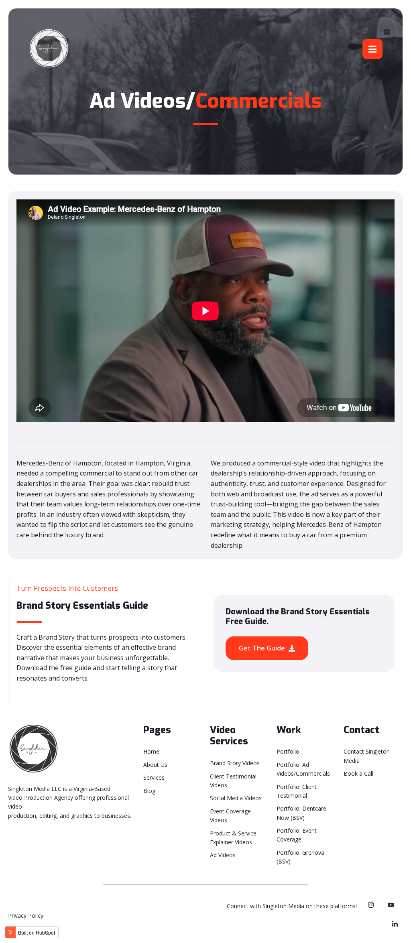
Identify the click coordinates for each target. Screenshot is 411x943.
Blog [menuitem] (149, 791)
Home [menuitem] (151, 751)
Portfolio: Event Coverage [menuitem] (297, 835)
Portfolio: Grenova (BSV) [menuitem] (300, 857)
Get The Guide (263, 648)
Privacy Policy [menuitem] (25, 915)
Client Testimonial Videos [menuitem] (233, 780)
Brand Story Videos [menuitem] (235, 763)
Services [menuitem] (154, 777)
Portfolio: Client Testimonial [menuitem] (297, 791)
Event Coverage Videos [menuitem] (230, 815)
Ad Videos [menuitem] (223, 855)
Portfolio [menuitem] (288, 751)
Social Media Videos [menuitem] (236, 798)
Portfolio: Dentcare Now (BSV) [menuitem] (301, 813)
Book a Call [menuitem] (358, 773)
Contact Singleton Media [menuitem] (367, 756)
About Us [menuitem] (155, 764)
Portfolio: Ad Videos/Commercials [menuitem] (303, 769)
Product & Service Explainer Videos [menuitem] (233, 837)
